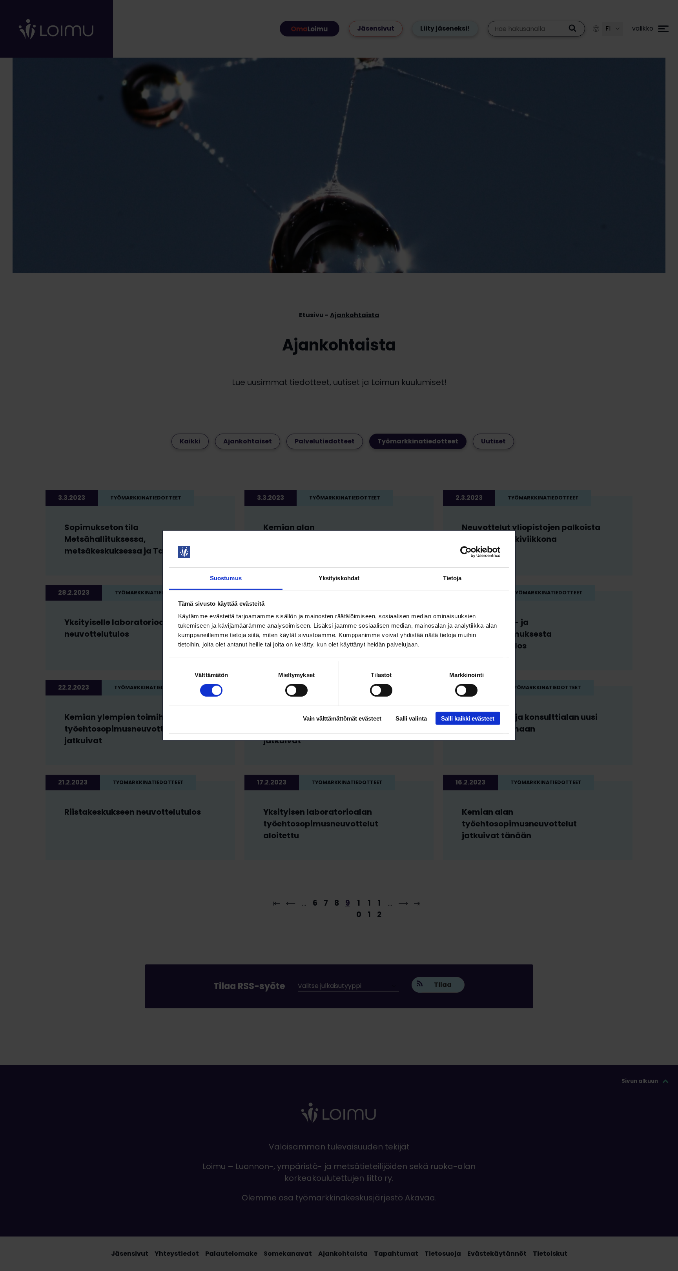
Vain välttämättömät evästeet (342, 718)
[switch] (296, 690)
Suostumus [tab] (226, 578)
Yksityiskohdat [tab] (339, 578)
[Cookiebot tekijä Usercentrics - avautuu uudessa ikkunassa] (466, 552)
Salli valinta (411, 718)
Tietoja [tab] (452, 578)
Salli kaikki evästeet (467, 718)
